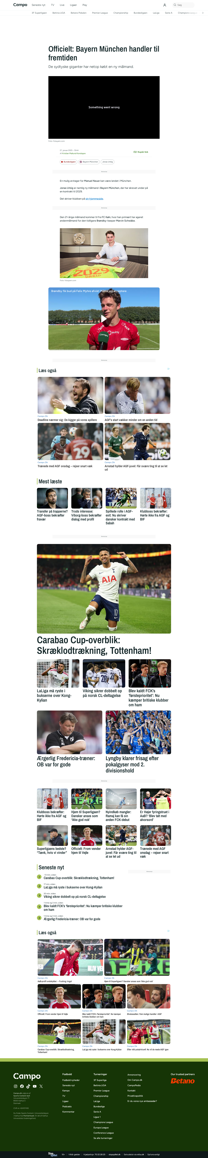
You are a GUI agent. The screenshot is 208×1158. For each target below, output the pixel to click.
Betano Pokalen (78, 12)
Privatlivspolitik (135, 1096)
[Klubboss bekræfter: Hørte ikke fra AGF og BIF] (155, 498)
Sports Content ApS (21, 1096)
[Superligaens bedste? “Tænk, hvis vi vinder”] (52, 835)
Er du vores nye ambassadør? (142, 1101)
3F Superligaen (39, 12)
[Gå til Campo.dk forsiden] (26, 1079)
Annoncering (134, 1074)
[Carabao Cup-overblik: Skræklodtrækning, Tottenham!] (104, 589)
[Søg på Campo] (174, 5)
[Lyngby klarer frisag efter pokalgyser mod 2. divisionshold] (138, 732)
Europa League (101, 1127)
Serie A (168, 12)
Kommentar (68, 1111)
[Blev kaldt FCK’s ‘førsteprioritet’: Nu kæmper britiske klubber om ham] (150, 673)
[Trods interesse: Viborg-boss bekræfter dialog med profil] (86, 498)
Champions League (187, 12)
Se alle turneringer (103, 1138)
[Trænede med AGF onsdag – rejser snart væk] (155, 835)
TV (52, 5)
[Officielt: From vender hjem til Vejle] (86, 835)
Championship (120, 12)
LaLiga (156, 12)
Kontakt (131, 1090)
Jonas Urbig (107, 162)
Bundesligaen (140, 12)
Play (84, 5)
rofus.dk (140, 1154)
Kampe (66, 1090)
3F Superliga (100, 1080)
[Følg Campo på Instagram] (15, 1086)
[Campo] (20, 5)
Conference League (104, 1132)
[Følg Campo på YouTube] (35, 1086)
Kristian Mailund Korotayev (74, 153)
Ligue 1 (97, 1117)
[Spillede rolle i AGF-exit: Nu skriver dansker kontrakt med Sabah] (121, 498)
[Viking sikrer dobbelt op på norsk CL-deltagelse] (104, 673)
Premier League (100, 12)
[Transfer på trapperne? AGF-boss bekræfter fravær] (52, 498)
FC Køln (106, 217)
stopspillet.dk (114, 1154)
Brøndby (101, 220)
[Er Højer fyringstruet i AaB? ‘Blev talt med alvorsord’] (155, 798)
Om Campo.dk (134, 1080)
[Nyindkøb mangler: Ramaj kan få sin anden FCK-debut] (121, 798)
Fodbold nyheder (71, 1080)
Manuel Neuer (92, 180)
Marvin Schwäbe (125, 220)
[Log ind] (165, 5)
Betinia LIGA (58, 12)
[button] (104, 319)
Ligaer (73, 5)
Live (62, 5)
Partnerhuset (28, 1116)
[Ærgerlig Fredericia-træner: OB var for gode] (69, 732)
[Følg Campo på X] (41, 1086)
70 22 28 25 (100, 1154)
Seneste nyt (38, 5)
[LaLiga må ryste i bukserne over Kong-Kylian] (58, 673)
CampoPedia (134, 1085)
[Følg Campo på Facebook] (22, 1086)
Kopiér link (143, 152)
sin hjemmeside (94, 198)
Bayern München (90, 162)
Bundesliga (99, 1106)
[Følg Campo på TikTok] (28, 1086)
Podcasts (66, 1106)
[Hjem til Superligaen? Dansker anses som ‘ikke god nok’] (86, 798)
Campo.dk (17, 1093)
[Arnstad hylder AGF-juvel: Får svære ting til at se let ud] (121, 835)
